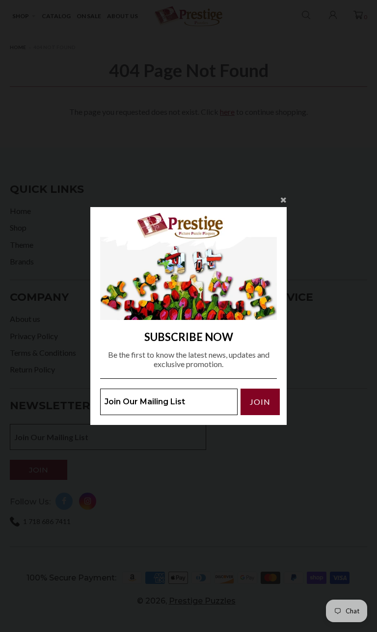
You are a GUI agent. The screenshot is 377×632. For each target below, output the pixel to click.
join (260, 401)
